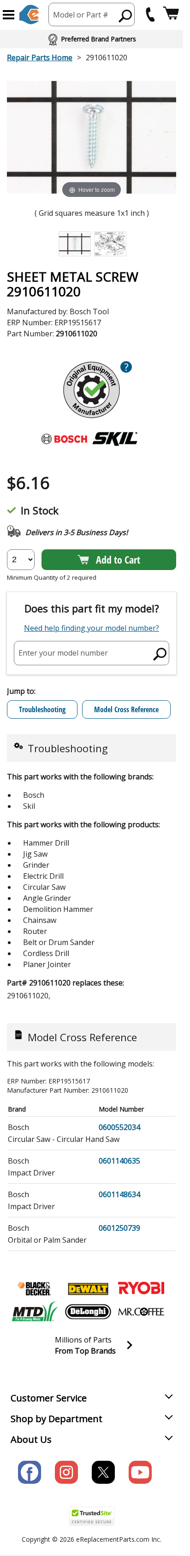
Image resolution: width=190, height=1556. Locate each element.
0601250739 (119, 1228)
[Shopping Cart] (171, 14)
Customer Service (49, 1398)
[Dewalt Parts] (88, 1288)
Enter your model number (63, 653)
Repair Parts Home (39, 57)
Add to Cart (118, 559)
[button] (8, 14)
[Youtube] (140, 1472)
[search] (125, 16)
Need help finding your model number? (91, 628)
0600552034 (119, 1127)
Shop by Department (56, 1418)
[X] (103, 1472)
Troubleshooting (42, 709)
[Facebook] (29, 1472)
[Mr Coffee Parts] (141, 1311)
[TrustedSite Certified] (92, 1516)
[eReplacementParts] (29, 14)
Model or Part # (80, 15)
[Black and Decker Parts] (35, 1288)
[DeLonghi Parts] (88, 1311)
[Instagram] (66, 1472)
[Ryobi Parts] (141, 1288)
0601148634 (119, 1194)
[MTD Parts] (35, 1311)
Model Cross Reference (126, 709)
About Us (31, 1439)
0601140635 (119, 1161)
